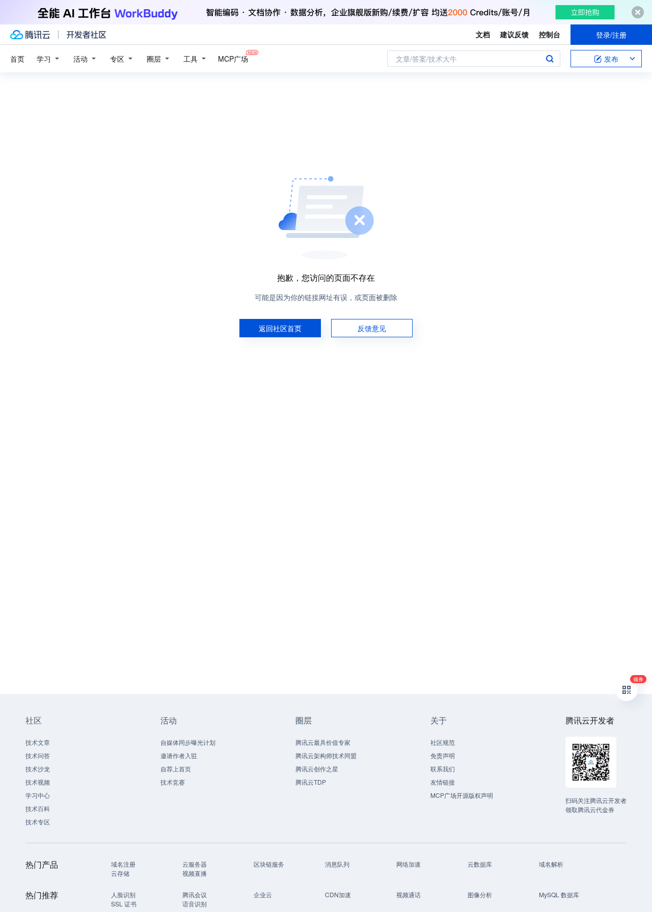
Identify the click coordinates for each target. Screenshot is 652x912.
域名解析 (551, 864)
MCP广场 (233, 58)
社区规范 (442, 742)
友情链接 (442, 781)
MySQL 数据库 (559, 894)
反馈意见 (372, 328)
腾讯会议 (194, 894)
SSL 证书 (124, 903)
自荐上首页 (175, 768)
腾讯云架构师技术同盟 (326, 755)
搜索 (550, 58)
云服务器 (194, 864)
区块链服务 (269, 864)
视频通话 (408, 894)
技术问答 (37, 755)
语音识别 (194, 903)
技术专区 (37, 821)
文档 (483, 34)
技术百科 (37, 808)
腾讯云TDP (310, 781)
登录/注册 (611, 35)
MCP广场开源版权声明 (461, 795)
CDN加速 (338, 894)
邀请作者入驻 (178, 755)
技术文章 (37, 742)
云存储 (120, 873)
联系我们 (442, 768)
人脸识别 (123, 894)
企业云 (263, 894)
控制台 (549, 34)
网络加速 (408, 864)
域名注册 (123, 864)
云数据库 (480, 864)
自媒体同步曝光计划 (187, 742)
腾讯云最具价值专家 (322, 742)
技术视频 (37, 781)
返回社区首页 (280, 328)
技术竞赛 (172, 781)
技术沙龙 (37, 768)
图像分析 (480, 894)
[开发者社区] (86, 35)
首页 (17, 58)
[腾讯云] (30, 34)
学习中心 (37, 795)
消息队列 (337, 864)
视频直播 (194, 873)
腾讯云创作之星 (316, 768)
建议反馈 (514, 34)
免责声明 (442, 755)
